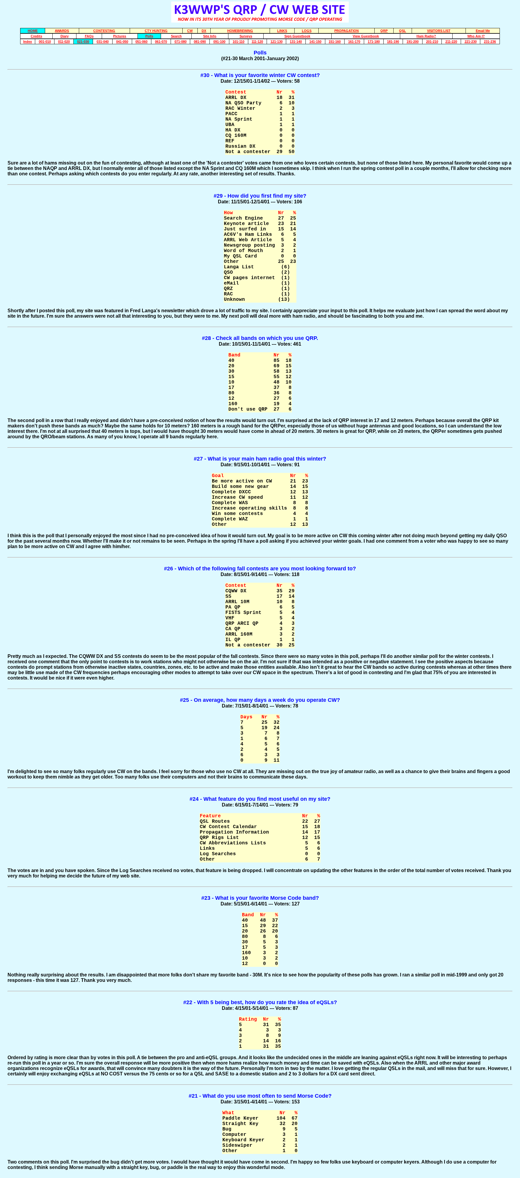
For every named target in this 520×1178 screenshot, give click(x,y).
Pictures (119, 36)
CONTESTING (104, 30)
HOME (33, 30)
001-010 (45, 41)
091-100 (219, 41)
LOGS (306, 30)
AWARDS (62, 30)
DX (204, 30)
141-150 (315, 41)
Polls (149, 36)
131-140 (296, 41)
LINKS (282, 30)
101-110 (238, 41)
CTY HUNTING (156, 30)
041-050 (122, 41)
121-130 (277, 41)
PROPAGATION (346, 30)
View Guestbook (366, 36)
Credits (36, 36)
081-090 (200, 41)
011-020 (64, 41)
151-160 (335, 41)
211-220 (451, 41)
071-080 (181, 41)
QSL (402, 30)
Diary (64, 36)
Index (27, 41)
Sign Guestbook (297, 36)
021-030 (83, 41)
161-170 (354, 41)
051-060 (141, 41)
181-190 (393, 41)
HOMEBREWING (240, 30)
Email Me (483, 30)
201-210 (432, 41)
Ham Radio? (426, 36)
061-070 (161, 41)
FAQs (89, 36)
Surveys (246, 36)
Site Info (209, 36)
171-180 (374, 41)
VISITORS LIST (438, 30)
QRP (384, 30)
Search (176, 36)
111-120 (257, 41)
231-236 (490, 41)
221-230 (471, 41)
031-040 (103, 41)
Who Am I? (476, 36)
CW (190, 30)
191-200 (413, 41)
